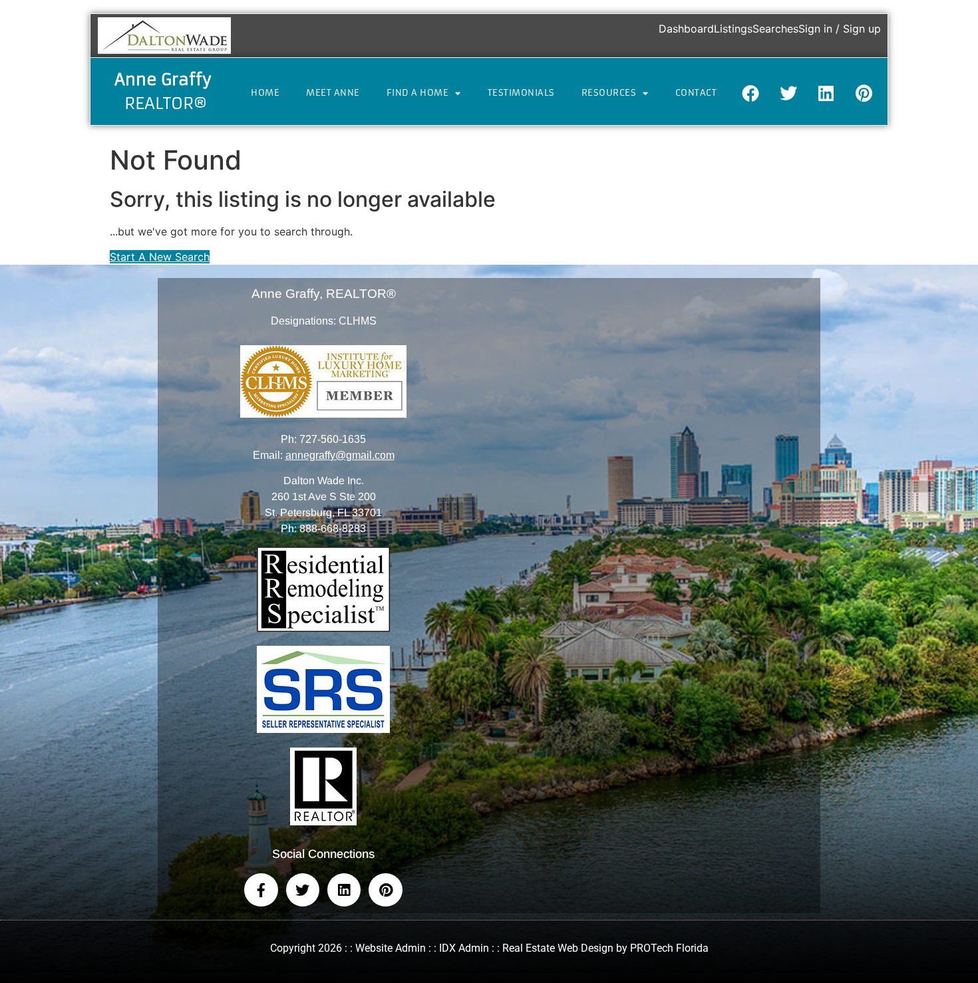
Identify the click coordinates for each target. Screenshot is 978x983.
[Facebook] (750, 93)
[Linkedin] (826, 93)
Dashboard (686, 28)
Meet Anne (333, 92)
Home (265, 92)
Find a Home (418, 92)
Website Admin (390, 948)
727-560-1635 (332, 439)
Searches (775, 28)
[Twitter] (788, 93)
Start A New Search (160, 256)
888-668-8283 (332, 528)
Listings (733, 28)
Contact (696, 92)
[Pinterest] (864, 93)
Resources (609, 92)
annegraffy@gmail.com (340, 455)
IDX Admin (464, 948)
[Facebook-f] (260, 890)
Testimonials (521, 92)
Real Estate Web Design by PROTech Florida (605, 948)
